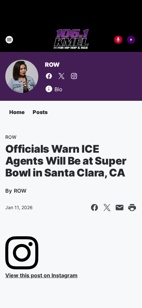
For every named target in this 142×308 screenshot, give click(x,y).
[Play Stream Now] (131, 40)
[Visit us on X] (61, 76)
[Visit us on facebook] (49, 76)
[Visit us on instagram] (74, 76)
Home (17, 112)
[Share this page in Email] (119, 207)
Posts (40, 112)
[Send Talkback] (118, 40)
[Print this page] (132, 207)
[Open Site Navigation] (9, 40)
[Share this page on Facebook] (94, 207)
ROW (52, 64)
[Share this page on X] (107, 207)
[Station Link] (71, 39)
